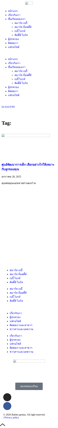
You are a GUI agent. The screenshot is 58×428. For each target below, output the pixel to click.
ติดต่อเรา (13, 43)
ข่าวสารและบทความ (21, 329)
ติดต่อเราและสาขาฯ (21, 325)
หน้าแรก (13, 11)
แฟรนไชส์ (13, 47)
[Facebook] (7, 406)
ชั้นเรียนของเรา (16, 19)
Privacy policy (11, 417)
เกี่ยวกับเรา (14, 15)
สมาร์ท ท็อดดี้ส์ (23, 27)
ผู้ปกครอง (13, 39)
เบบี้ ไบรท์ (20, 31)
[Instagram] (7, 397)
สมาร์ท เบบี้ (21, 23)
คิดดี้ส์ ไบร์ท (21, 35)
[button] (29, 53)
